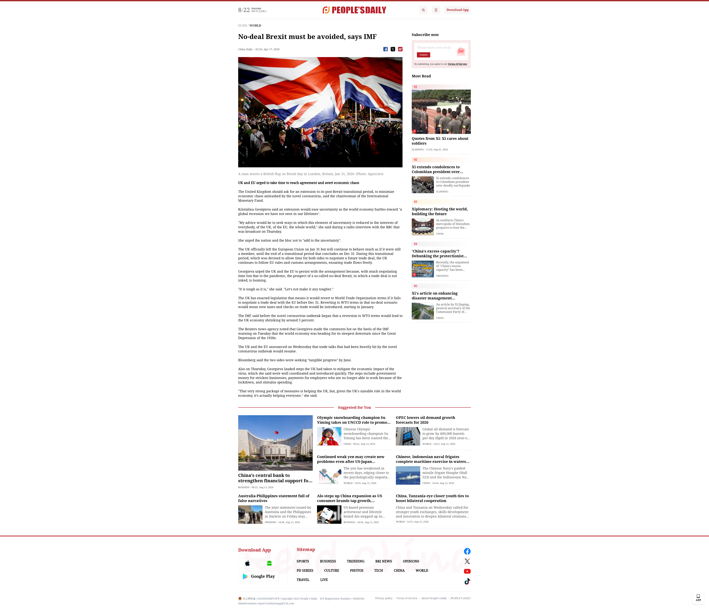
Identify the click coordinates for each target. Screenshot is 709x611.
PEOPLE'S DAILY (461, 598)
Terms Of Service (457, 64)
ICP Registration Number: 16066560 (342, 598)
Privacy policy (384, 598)
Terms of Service (406, 598)
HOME (242, 25)
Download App (458, 10)
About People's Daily (434, 598)
